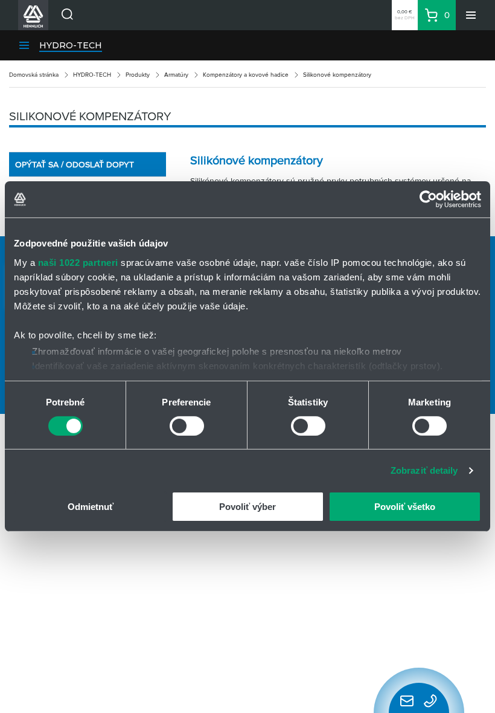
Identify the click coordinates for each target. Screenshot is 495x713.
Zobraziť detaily (424, 470)
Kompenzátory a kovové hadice (246, 74)
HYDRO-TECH (70, 45)
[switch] (187, 426)
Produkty (138, 74)
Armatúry (176, 74)
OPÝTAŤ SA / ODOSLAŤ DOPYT (74, 164)
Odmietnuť (90, 507)
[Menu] (471, 15)
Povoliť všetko (404, 507)
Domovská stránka (34, 74)
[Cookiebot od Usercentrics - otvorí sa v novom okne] (428, 199)
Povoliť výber (247, 507)
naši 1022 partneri (78, 262)
